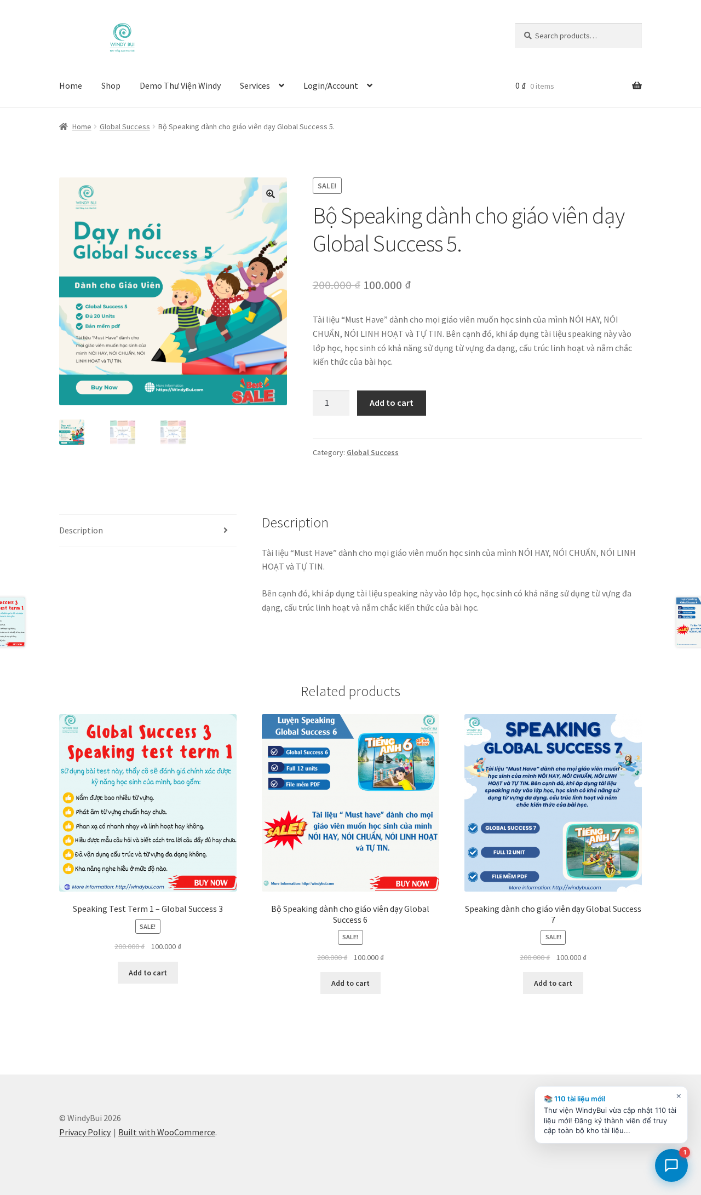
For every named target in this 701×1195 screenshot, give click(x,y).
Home (70, 85)
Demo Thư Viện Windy (180, 85)
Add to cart (391, 402)
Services (255, 85)
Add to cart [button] (148, 973)
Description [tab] (81, 530)
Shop (110, 85)
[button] (270, 194)
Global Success (125, 126)
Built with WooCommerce (166, 1132)
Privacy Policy (85, 1132)
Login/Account (330, 85)
